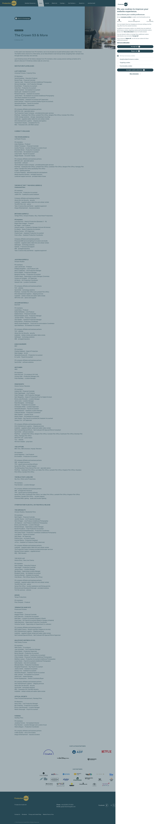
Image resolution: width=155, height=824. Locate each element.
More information (134, 73)
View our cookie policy (123, 42)
